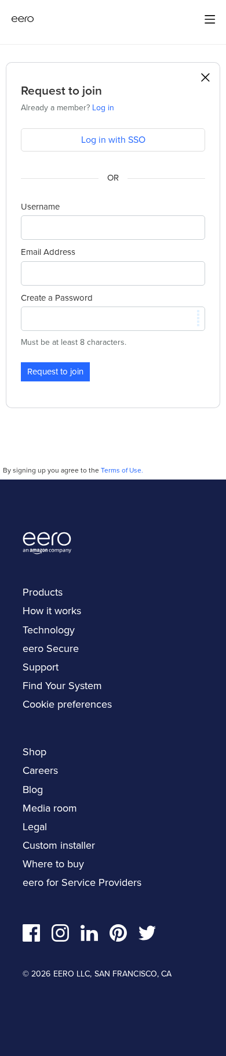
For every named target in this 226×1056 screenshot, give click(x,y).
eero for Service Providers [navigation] (82, 882)
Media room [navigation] (50, 808)
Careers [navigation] (40, 770)
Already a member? (67, 107)
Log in (103, 107)
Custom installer (59, 845)
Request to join (55, 371)
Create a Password (57, 298)
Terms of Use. (122, 470)
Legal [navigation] (35, 826)
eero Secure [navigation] (51, 648)
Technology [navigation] (49, 629)
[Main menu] (209, 19)
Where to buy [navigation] (53, 863)
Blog (33, 789)
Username (40, 206)
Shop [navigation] (34, 751)
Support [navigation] (41, 666)
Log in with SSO (113, 139)
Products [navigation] (43, 592)
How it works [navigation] (52, 610)
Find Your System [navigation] (62, 685)
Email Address (48, 252)
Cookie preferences (67, 704)
